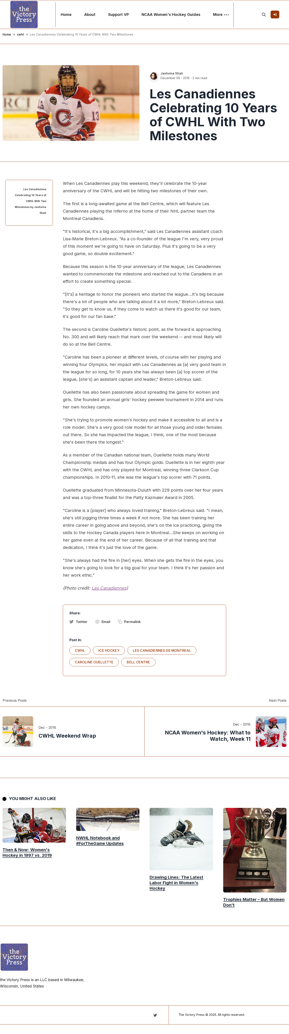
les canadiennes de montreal (162, 650)
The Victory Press (191, 1015)
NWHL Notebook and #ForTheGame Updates (100, 840)
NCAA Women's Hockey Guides (171, 14)
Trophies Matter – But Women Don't (254, 902)
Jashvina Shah (172, 73)
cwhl (20, 34)
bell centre (138, 662)
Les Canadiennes (109, 588)
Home (66, 14)
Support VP (118, 14)
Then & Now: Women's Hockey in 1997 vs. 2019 (27, 852)
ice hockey (109, 650)
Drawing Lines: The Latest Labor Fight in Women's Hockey (176, 883)
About (89, 14)
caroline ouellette (94, 662)
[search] (263, 14)
